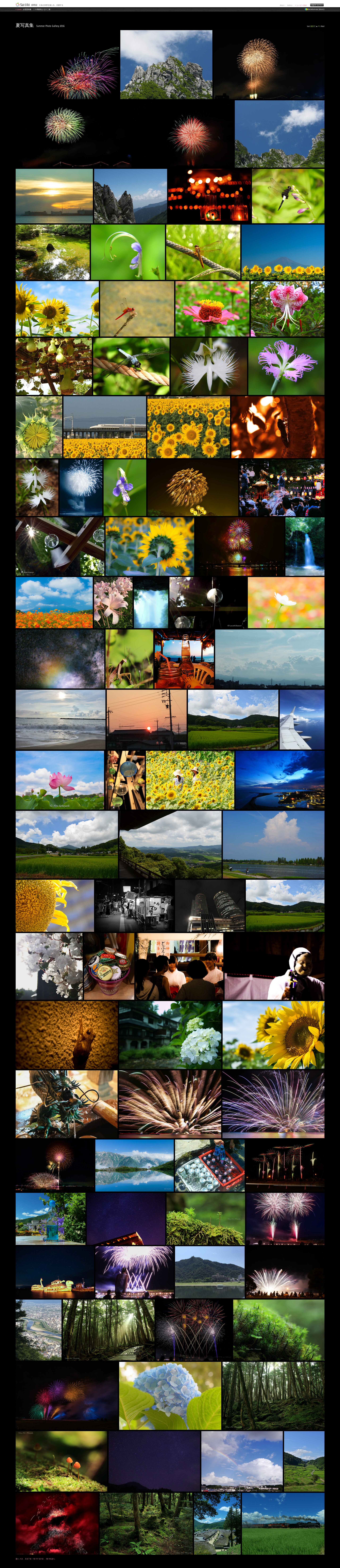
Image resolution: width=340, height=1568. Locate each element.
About (282, 5)
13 (42, 1558)
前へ (17, 1558)
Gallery (289, 5)
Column (19, 9)
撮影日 (315, 26)
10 (34, 1558)
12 (40, 1558)
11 (37, 1558)
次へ (53, 1558)
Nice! (322, 26)
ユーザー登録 (301, 5)
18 (47, 1558)
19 (50, 1558)
